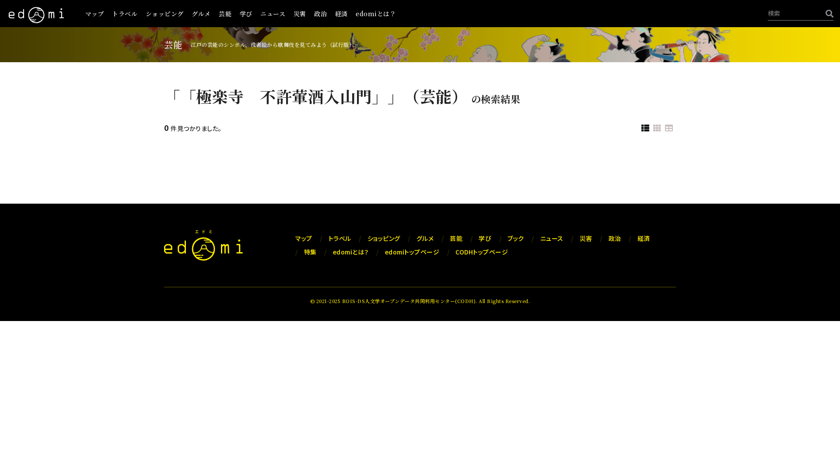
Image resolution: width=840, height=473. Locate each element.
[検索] (827, 13)
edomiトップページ (412, 251)
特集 (310, 251)
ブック (516, 238)
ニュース (272, 13)
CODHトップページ (481, 251)
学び (246, 13)
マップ (94, 13)
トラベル (124, 13)
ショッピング (165, 13)
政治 (320, 13)
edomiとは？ (376, 13)
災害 (300, 13)
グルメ (201, 13)
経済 (341, 13)
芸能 (225, 13)
